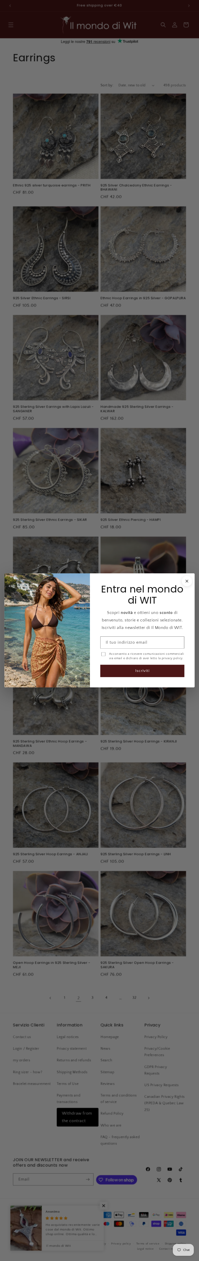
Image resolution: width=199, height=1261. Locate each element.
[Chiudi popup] (187, 581)
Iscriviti (142, 671)
